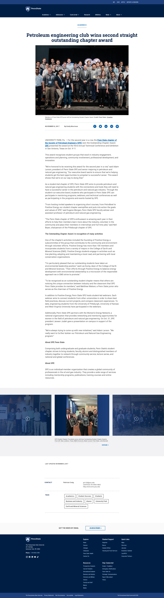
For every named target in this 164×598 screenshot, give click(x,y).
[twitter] (100, 126)
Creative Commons (91, 442)
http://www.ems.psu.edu (91, 487)
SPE (47, 146)
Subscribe (94, 528)
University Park (101, 501)
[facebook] (94, 126)
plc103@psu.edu (89, 483)
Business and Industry (74, 501)
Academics (82, 25)
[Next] (136, 418)
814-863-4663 (96, 485)
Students (98, 496)
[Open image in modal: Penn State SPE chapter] (82, 80)
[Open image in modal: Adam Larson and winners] (82, 415)
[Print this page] (117, 126)
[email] (111, 126)
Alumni (89, 501)
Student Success (84, 496)
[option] (82, 420)
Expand (104, 445)
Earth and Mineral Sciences (76, 506)
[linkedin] (106, 126)
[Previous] (27, 418)
